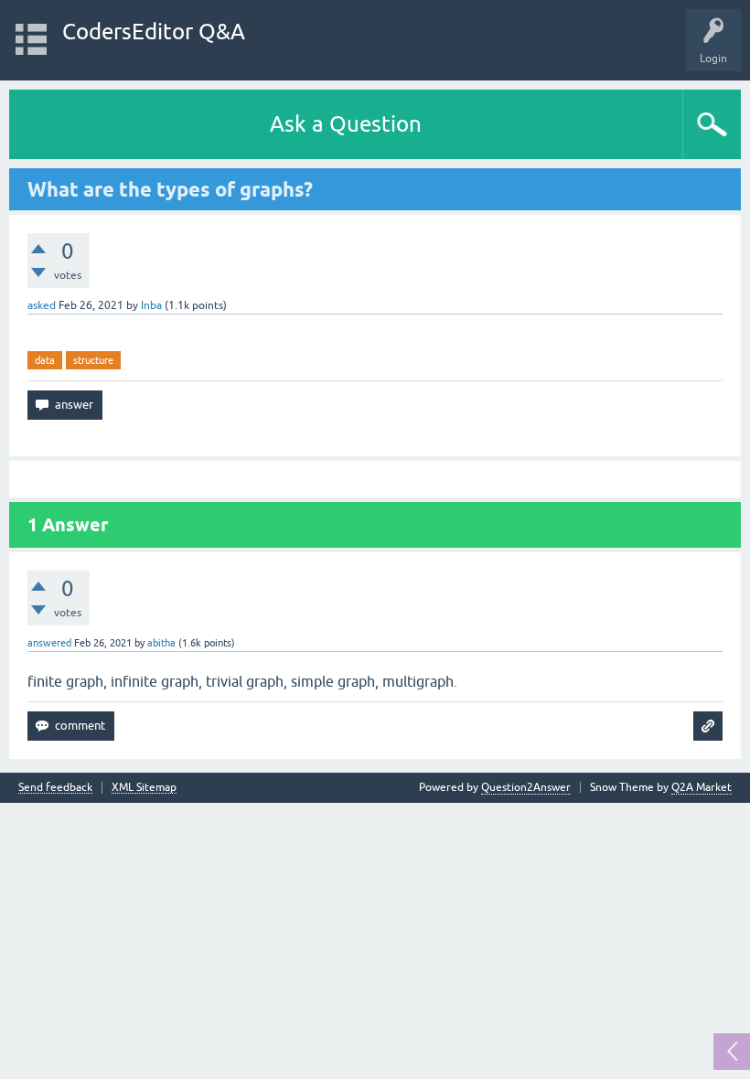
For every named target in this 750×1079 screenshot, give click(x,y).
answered (49, 642)
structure (93, 360)
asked (41, 305)
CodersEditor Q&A (153, 31)
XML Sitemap (144, 788)
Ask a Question (346, 124)
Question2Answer (526, 787)
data (45, 360)
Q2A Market (701, 787)
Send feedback (55, 788)
